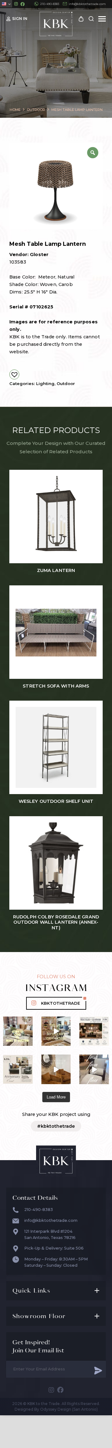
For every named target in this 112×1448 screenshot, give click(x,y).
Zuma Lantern (56, 570)
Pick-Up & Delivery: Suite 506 (54, 1248)
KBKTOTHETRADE (60, 1003)
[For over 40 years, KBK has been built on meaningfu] (18, 1069)
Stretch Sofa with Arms (56, 686)
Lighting (45, 383)
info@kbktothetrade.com (87, 4)
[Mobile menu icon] (102, 18)
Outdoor (66, 383)
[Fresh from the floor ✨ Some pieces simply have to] (94, 1069)
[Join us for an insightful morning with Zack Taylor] (94, 1031)
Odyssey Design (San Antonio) (69, 1409)
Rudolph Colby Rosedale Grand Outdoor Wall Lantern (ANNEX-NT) (56, 922)
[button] (14, 374)
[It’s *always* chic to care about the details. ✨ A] (56, 1031)
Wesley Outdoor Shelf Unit (56, 801)
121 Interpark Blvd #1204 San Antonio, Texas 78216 (50, 1234)
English (6, 3)
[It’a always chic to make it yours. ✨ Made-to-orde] (18, 1031)
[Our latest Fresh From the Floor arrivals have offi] (56, 1069)
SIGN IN (19, 18)
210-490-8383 (49, 4)
